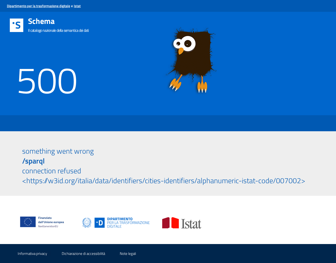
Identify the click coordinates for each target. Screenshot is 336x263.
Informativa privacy (32, 253)
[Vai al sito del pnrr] (44, 217)
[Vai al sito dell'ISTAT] (181, 222)
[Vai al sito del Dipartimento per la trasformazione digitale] (116, 222)
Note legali (128, 253)
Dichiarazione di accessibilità (83, 253)
